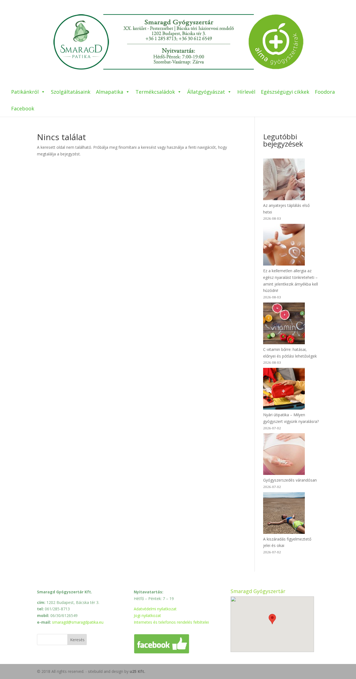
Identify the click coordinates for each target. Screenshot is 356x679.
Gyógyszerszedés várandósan (290, 480)
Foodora (325, 91)
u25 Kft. (137, 671)
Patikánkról (25, 91)
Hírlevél (246, 91)
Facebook (22, 108)
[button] (272, 619)
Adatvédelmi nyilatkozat (155, 608)
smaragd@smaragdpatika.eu (77, 622)
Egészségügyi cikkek (285, 91)
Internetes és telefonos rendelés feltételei (171, 622)
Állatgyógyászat (206, 91)
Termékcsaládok (155, 91)
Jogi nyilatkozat (147, 615)
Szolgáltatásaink (70, 91)
